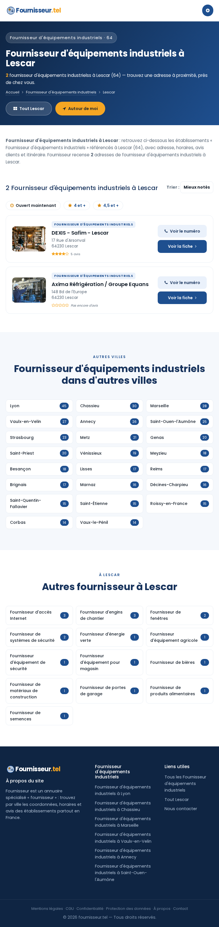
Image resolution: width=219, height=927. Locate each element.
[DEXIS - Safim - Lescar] (29, 238)
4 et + (80, 205)
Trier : (173, 187)
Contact (180, 908)
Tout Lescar (31, 108)
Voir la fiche (180, 246)
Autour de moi (83, 108)
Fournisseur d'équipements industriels (61, 92)
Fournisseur (38, 10)
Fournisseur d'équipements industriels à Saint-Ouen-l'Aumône (123, 872)
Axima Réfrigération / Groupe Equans (100, 284)
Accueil (12, 92)
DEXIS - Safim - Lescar (80, 232)
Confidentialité (90, 908)
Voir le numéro (185, 231)
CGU (70, 908)
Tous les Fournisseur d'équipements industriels (185, 783)
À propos (162, 908)
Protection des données (128, 908)
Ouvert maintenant (36, 205)
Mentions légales (47, 908)
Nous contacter (181, 809)
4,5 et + (111, 205)
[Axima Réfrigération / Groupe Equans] (29, 290)
